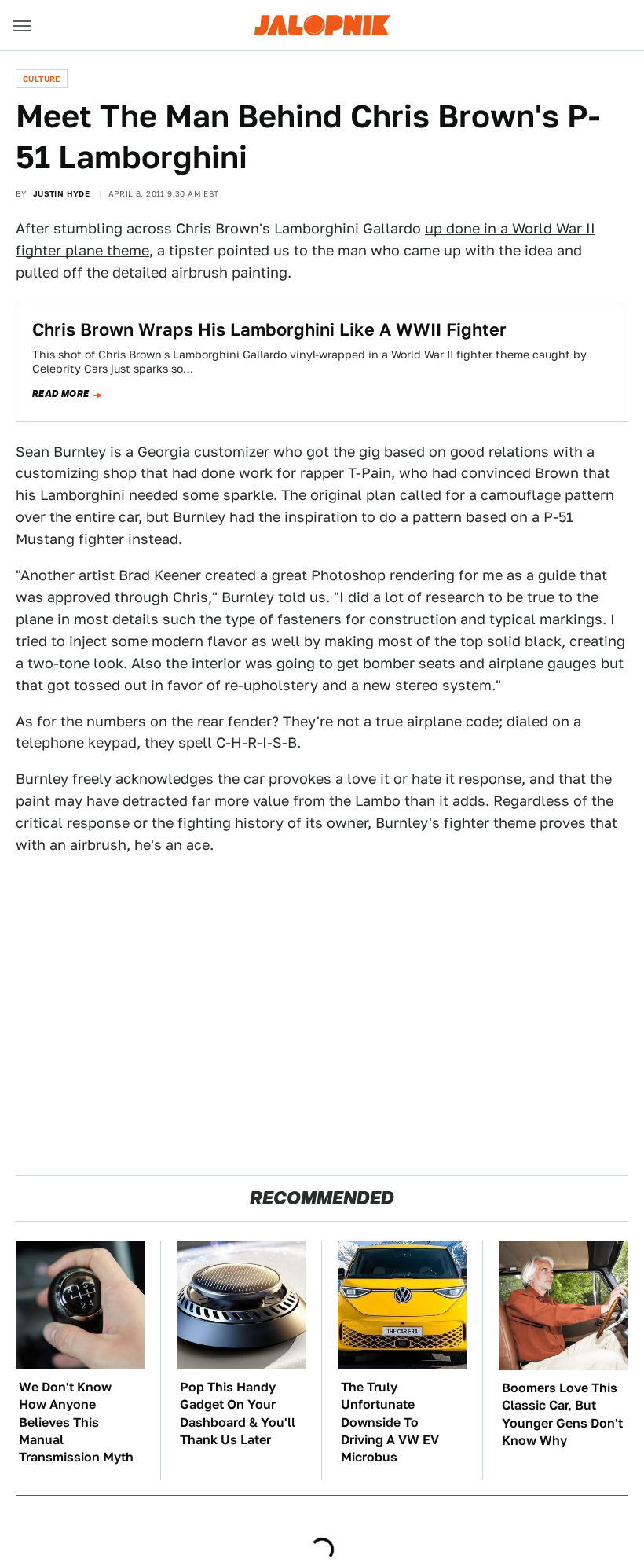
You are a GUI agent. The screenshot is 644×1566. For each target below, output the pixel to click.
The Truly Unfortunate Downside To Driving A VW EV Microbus (390, 1422)
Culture (41, 78)
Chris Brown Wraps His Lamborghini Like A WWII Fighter (269, 329)
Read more (61, 394)
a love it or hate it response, (430, 778)
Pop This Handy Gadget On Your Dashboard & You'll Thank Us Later (237, 1413)
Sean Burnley (61, 451)
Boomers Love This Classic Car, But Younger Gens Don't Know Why (562, 1414)
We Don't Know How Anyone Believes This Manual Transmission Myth (76, 1422)
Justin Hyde (61, 193)
